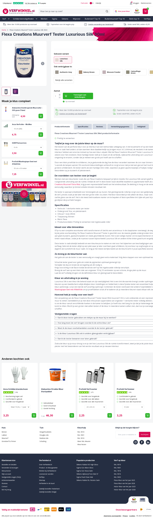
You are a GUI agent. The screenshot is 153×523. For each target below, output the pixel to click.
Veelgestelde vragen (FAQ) (11, 477)
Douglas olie (44, 435)
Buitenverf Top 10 (92, 19)
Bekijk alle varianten (63, 80)
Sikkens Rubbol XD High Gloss (87, 464)
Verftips (147, 19)
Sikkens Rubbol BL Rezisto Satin (88, 480)
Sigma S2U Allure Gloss (84, 468)
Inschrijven (145, 434)
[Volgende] (42, 63)
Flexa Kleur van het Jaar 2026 (124, 483)
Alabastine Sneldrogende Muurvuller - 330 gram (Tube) (27, 109)
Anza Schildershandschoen (15, 389)
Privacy (125, 516)
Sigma (54, 19)
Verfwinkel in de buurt (47, 483)
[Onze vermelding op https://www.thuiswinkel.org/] (134, 500)
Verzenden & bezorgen (10, 468)
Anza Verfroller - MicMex (22, 124)
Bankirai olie (44, 438)
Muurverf (5, 438)
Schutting (43, 441)
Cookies (132, 516)
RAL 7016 (117, 471)
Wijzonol (76, 19)
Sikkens (65, 19)
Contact (4, 486)
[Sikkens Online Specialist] (142, 499)
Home (4, 30)
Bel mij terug (6, 490)
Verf (4, 19)
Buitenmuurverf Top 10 (115, 19)
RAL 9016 (80, 438)
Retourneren (6, 471)
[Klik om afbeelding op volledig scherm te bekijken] (24, 63)
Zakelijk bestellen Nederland (49, 489)
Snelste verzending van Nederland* (101, 24)
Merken (44, 19)
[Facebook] (142, 442)
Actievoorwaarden (8, 480)
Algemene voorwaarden (112, 516)
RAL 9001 (80, 435)
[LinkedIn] (148, 442)
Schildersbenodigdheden (23, 19)
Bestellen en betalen (9, 464)
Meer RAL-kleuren (83, 441)
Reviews (5, 483)
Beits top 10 (134, 19)
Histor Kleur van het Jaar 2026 (125, 490)
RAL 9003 (117, 477)
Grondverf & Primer (9, 441)
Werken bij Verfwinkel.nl (47, 471)
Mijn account (6, 474)
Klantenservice (146, 3)
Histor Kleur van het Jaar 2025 (125, 486)
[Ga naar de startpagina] (18, 11)
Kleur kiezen (81, 444)
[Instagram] (135, 442)
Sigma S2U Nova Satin (84, 471)
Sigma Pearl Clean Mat (84, 477)
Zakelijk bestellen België (47, 492)
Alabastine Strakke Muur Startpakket (52, 390)
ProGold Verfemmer (125, 389)
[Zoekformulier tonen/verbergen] (107, 11)
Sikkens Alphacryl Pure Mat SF (87, 474)
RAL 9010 (80, 432)
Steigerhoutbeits (45, 432)
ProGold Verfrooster (88, 389)
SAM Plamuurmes (19, 143)
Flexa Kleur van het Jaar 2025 (124, 480)
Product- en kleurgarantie (48, 468)
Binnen (4, 432)
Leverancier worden (46, 474)
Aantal (57, 91)
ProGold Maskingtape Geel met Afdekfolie (24, 163)
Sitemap (42, 480)
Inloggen (136, 3)
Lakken (4, 435)
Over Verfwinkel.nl (45, 464)
